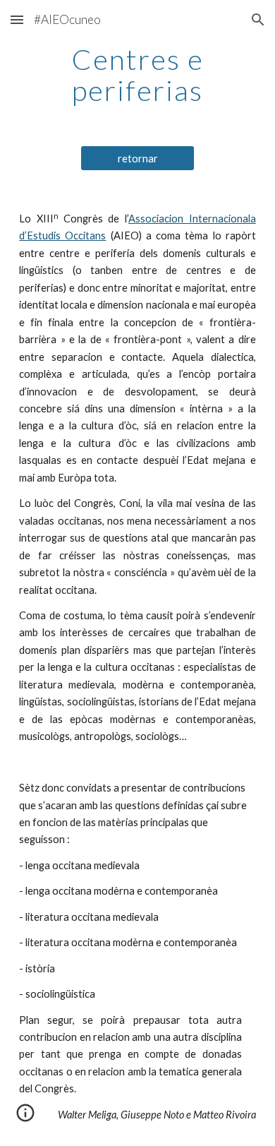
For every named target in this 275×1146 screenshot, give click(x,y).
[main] (137, 75)
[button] (17, 19)
